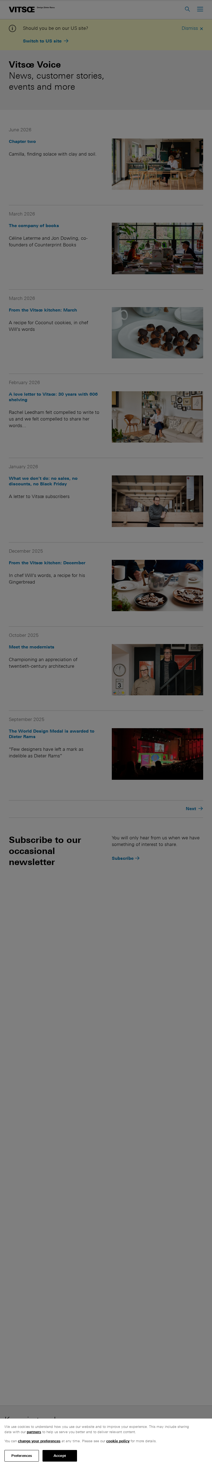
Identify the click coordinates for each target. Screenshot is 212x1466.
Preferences (21, 1456)
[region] (106, 1442)
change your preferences (39, 1441)
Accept (60, 1456)
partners (34, 1432)
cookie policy (117, 1441)
